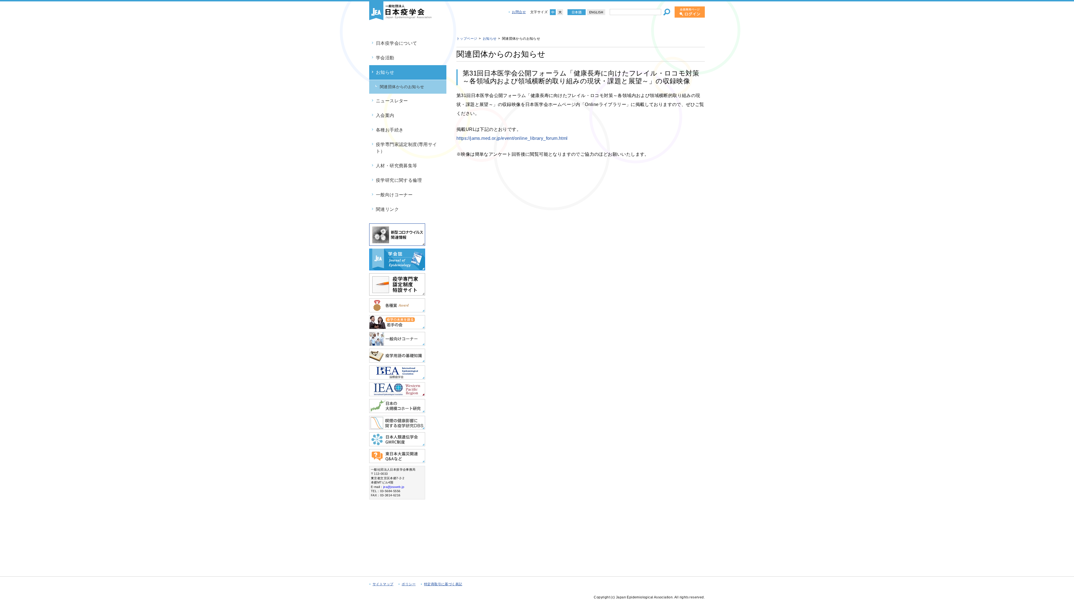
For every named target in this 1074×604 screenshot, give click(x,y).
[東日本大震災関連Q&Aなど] (397, 460)
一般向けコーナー (394, 194)
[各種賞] (397, 310)
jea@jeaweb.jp (393, 487)
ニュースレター (392, 100)
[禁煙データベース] (397, 427)
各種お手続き (389, 130)
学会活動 (385, 57)
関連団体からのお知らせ (402, 86)
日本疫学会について (396, 43)
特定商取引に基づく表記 (443, 584)
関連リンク (387, 209)
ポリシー (409, 584)
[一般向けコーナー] (397, 343)
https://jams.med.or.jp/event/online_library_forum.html (512, 138)
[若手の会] (397, 326)
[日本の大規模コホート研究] (397, 410)
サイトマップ (383, 584)
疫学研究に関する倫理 (399, 180)
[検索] (666, 12)
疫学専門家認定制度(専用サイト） (406, 148)
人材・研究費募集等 (396, 165)
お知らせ (385, 72)
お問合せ (519, 12)
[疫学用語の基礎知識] (397, 360)
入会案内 (385, 115)
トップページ (466, 39)
